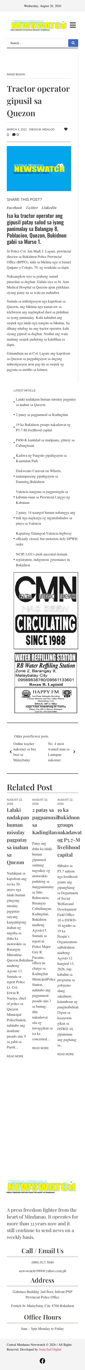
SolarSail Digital (50, 1349)
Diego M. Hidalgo (41, 129)
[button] (73, 25)
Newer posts (39, 736)
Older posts (22, 736)
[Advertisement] (42, 1112)
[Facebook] (42, 1361)
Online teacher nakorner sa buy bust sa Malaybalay (24, 751)
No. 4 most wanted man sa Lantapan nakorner (58, 751)
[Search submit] (73, 43)
